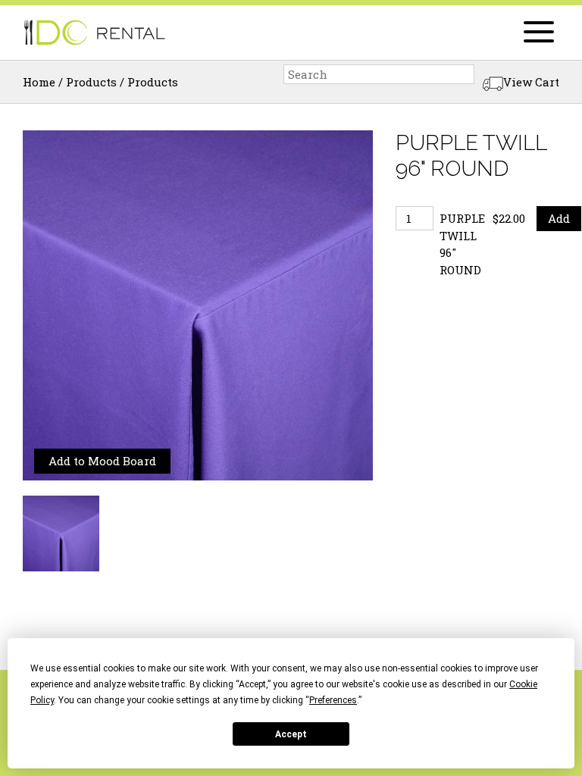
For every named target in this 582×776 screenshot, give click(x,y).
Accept (291, 734)
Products (91, 81)
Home (39, 81)
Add (559, 218)
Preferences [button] (333, 700)
